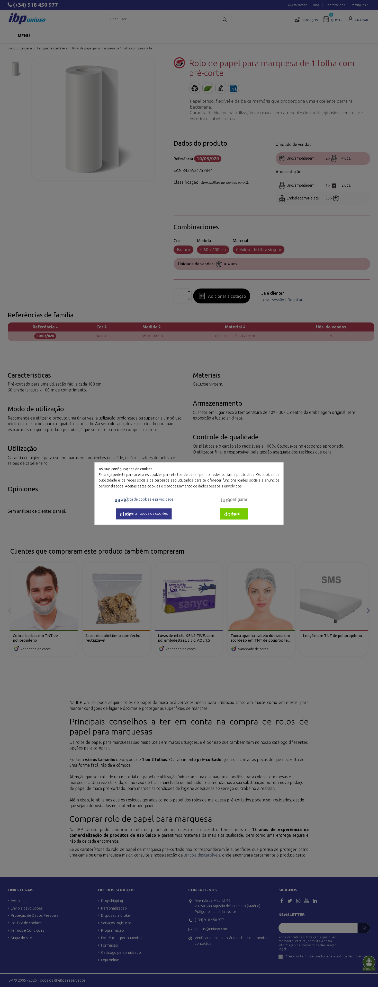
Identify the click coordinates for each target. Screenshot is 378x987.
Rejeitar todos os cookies (144, 514)
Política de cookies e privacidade (143, 499)
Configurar (234, 499)
